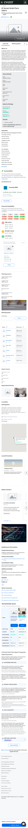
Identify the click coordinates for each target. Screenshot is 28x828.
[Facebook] (3, 584)
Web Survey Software (6, 770)
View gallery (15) (21, 38)
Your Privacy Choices (6, 782)
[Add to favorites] (26, 13)
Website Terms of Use (6, 790)
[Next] (26, 44)
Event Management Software (7, 761)
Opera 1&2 (8, 345)
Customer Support (5, 780)
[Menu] (1, 2)
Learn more (5, 179)
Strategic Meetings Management (8, 768)
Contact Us (3, 778)
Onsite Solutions (5, 758)
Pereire (7, 350)
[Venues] (25, 2)
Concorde (8, 330)
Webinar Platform (5, 772)
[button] (13, 191)
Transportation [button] (6, 513)
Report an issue (5, 750)
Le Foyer (8, 360)
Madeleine (8, 335)
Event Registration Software (7, 764)
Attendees (4, 316)
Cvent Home (4, 776)
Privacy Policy (4, 786)
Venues (4, 5)
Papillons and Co (10, 355)
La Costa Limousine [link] (9, 503)
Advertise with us (5, 792)
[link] (12, 497)
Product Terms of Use (6, 788)
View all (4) (4, 166)
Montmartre (9, 340)
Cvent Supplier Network (6, 756)
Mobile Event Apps (5, 766)
